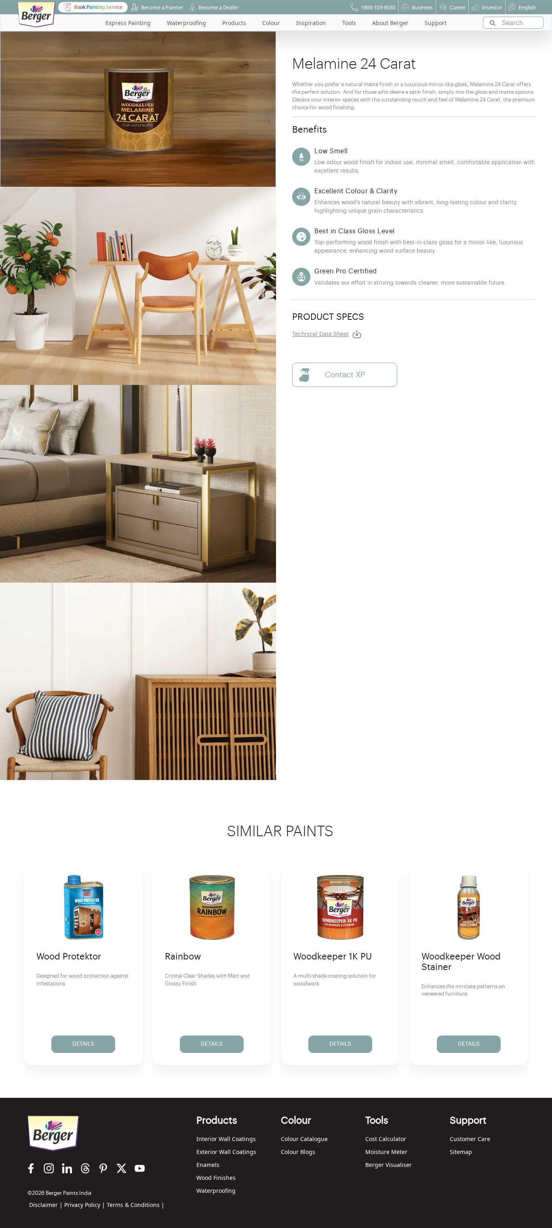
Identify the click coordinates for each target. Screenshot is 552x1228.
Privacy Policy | (84, 1205)
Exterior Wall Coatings (226, 1152)
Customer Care (470, 1139)
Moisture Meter (386, 1152)
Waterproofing (216, 1190)
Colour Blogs (298, 1152)
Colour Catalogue (304, 1139)
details (83, 1044)
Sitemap (461, 1152)
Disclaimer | (46, 1205)
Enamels (207, 1165)
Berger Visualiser (388, 1165)
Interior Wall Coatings (226, 1139)
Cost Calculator (385, 1139)
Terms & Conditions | (135, 1205)
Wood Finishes (216, 1178)
